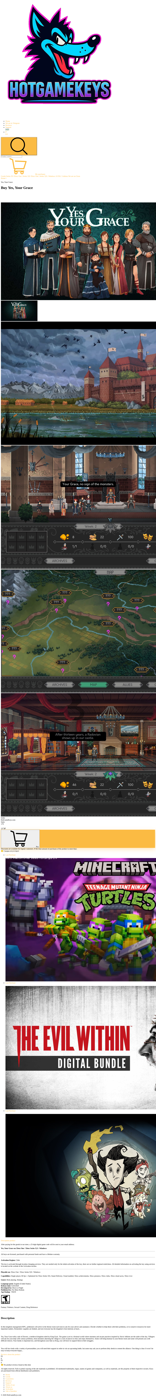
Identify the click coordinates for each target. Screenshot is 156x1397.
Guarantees (9, 1379)
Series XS (9, 176)
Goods (3, 176)
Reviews (8, 125)
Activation (9, 1389)
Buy (37, 847)
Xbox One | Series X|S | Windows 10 (44, 176)
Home (7, 121)
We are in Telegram (12, 123)
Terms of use (10, 1385)
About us (8, 1387)
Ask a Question (11, 1391)
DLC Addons (63, 176)
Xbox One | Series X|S (22, 176)
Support (8, 127)
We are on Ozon (74, 176)
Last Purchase (10, 855)
